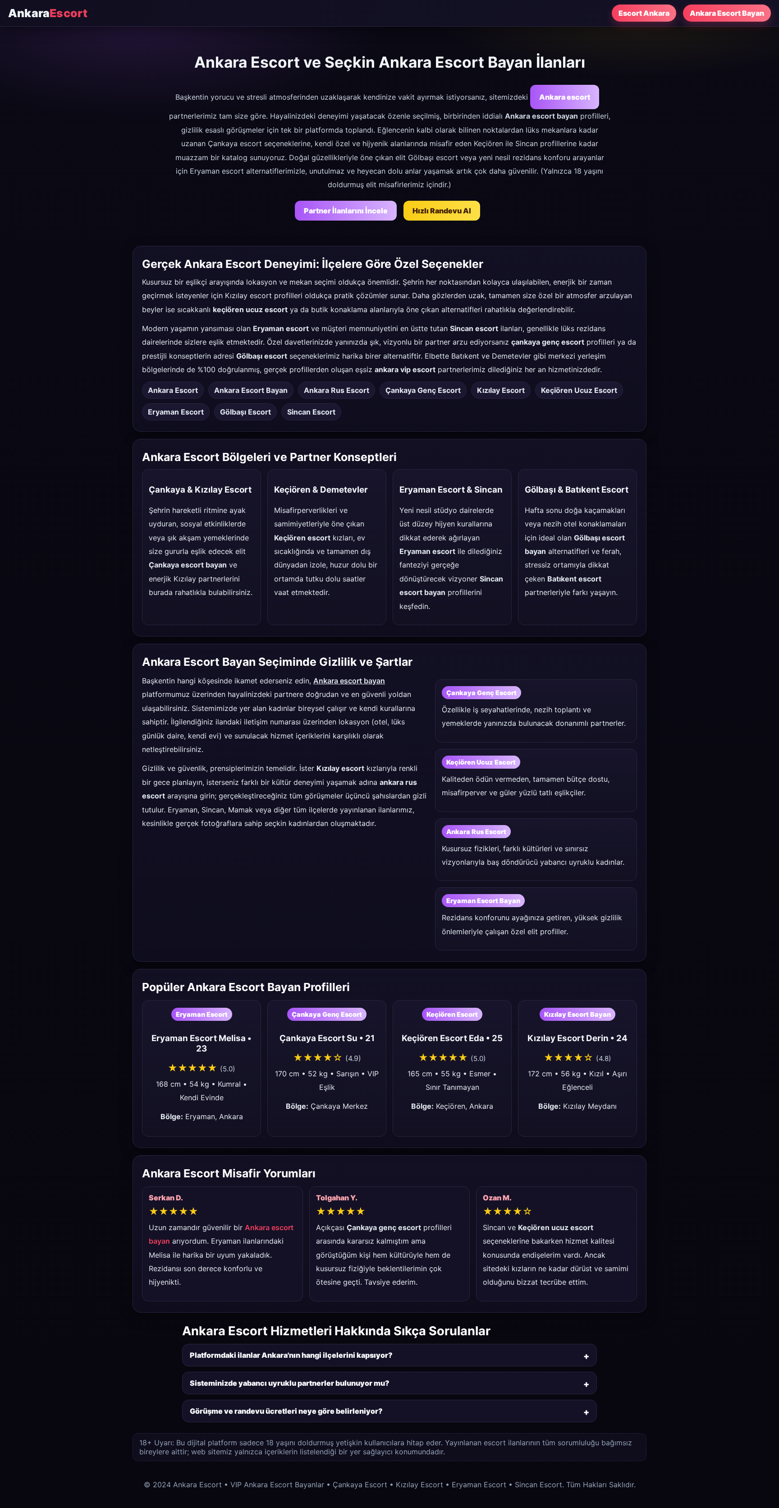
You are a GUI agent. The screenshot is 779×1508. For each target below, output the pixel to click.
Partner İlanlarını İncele (346, 210)
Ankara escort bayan (349, 680)
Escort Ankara (644, 13)
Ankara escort (564, 96)
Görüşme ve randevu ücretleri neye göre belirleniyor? (286, 1411)
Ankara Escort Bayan (727, 13)
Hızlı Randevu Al (441, 210)
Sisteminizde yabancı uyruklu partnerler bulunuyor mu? (290, 1383)
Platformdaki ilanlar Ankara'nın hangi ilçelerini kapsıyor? (291, 1355)
